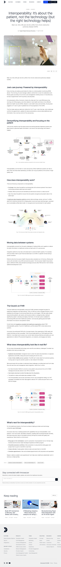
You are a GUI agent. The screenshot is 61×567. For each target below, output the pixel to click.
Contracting (31, 551)
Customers (49, 542)
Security (6, 551)
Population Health (20, 538)
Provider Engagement (34, 548)
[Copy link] (56, 71)
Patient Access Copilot (21, 555)
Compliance (6, 548)
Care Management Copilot (22, 553)
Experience (31, 546)
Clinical (30, 544)
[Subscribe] (56, 479)
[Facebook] (7, 563)
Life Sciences (43, 544)
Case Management (33, 553)
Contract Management (21, 542)
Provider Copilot (19, 551)
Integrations (6, 542)
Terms (51, 563)
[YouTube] (9, 563)
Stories (27, 9)
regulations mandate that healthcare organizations (28, 324)
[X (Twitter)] (4, 563)
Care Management (20, 540)
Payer (41, 540)
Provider (41, 538)
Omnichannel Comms (20, 544)
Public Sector (43, 542)
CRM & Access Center (21, 546)
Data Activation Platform (9, 538)
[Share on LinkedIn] (51, 71)
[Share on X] (54, 71)
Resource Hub (50, 538)
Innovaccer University (51, 544)
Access (30, 542)
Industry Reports (50, 546)
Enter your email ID (8, 478)
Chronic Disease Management (15, 462)
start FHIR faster (17, 428)
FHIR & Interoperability (30, 462)
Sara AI (5, 540)
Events (48, 540)
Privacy (5, 553)
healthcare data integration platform (17, 199)
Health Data (40, 462)
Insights (33, 9)
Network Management (21, 548)
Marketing (31, 540)
